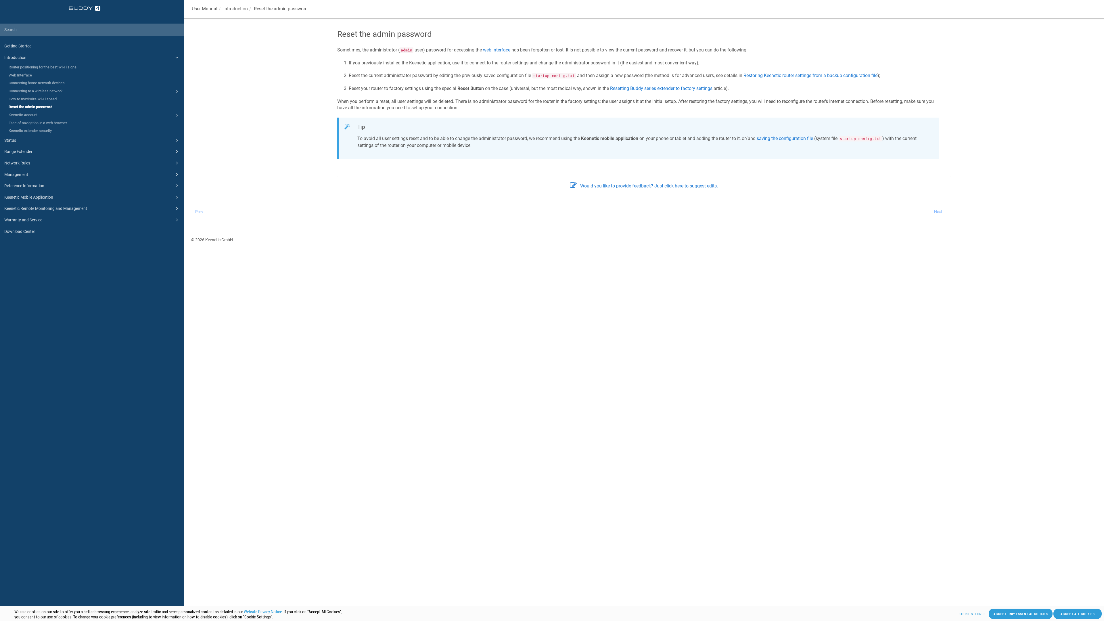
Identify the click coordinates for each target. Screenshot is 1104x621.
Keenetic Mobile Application (28, 197)
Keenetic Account (23, 115)
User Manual (204, 9)
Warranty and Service (23, 220)
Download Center (19, 231)
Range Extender (18, 151)
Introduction (15, 57)
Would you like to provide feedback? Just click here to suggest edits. (649, 186)
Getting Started (18, 46)
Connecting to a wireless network (36, 91)
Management (16, 174)
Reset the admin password (30, 107)
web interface (496, 50)
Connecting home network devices (37, 83)
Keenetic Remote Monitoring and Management (45, 208)
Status (10, 140)
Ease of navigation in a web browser (38, 123)
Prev (199, 211)
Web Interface (20, 75)
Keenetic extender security (30, 131)
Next (938, 211)
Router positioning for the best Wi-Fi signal (43, 67)
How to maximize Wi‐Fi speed (33, 99)
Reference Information (24, 185)
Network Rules (17, 163)
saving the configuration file (785, 138)
